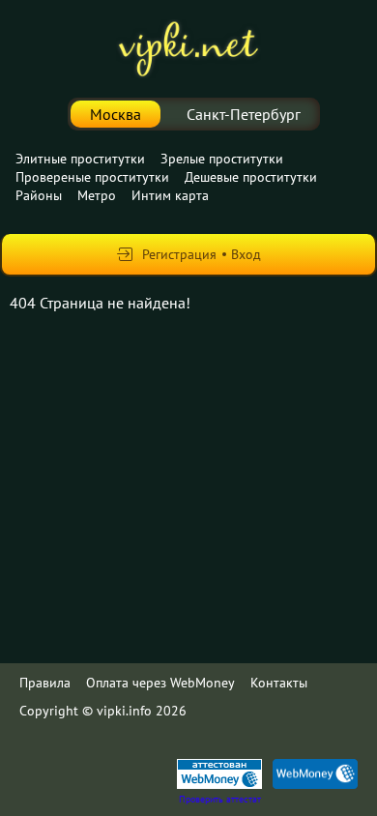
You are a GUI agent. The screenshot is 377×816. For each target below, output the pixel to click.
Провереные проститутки (92, 177)
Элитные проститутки (80, 158)
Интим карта (170, 195)
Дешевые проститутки (251, 177)
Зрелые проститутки (221, 158)
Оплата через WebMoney (160, 682)
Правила (45, 682)
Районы (38, 195)
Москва (115, 114)
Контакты (278, 682)
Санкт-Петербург (244, 114)
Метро (96, 195)
